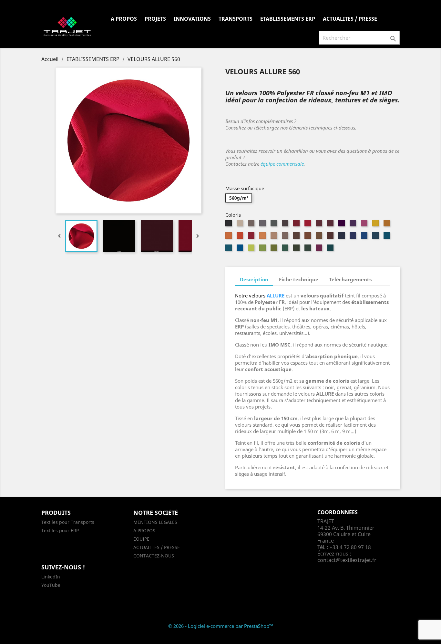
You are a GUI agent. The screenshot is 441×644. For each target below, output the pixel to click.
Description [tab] (254, 279)
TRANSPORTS (235, 18)
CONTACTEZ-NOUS (153, 556)
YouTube (50, 585)
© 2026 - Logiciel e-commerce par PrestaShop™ (220, 626)
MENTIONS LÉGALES (155, 522)
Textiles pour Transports (67, 522)
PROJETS (155, 18)
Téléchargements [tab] (350, 279)
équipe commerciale (282, 164)
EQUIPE (141, 539)
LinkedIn (50, 577)
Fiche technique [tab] (298, 279)
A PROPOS (124, 18)
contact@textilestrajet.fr (346, 560)
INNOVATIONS (192, 18)
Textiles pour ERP (60, 530)
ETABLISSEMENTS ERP (287, 18)
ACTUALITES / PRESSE (350, 18)
